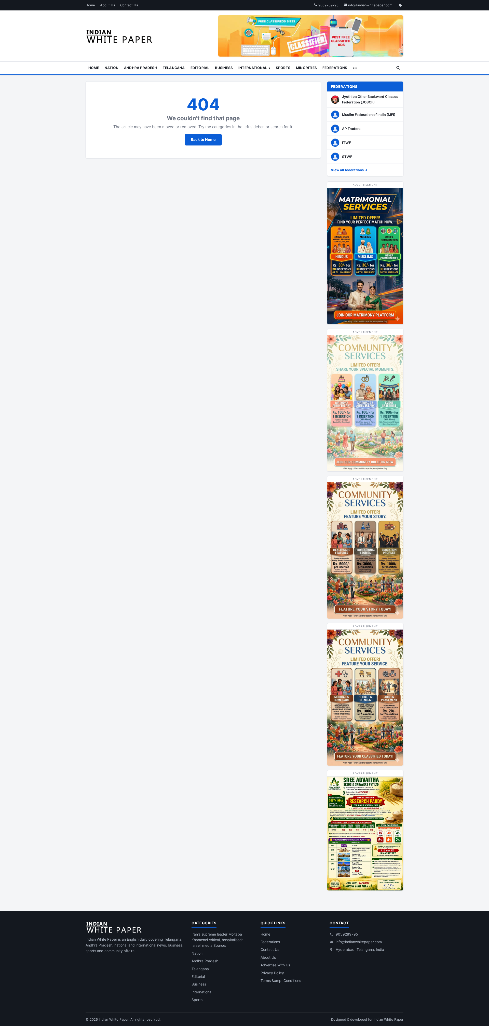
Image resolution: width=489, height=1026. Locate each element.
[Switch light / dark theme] (400, 5)
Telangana (174, 68)
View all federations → (349, 170)
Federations (334, 68)
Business (224, 68)
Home (90, 5)
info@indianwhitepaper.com (369, 5)
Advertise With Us (275, 965)
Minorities (306, 68)
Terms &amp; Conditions (281, 980)
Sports (283, 68)
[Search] (398, 68)
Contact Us (129, 5)
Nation (111, 68)
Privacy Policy (272, 973)
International (252, 68)
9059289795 (327, 5)
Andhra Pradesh (140, 68)
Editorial (200, 68)
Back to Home (203, 139)
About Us (107, 5)
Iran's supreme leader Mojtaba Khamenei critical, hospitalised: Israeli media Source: (217, 940)
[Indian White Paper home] (121, 36)
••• (355, 68)
